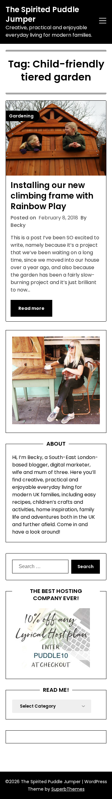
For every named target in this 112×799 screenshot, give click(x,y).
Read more (31, 308)
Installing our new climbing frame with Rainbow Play (52, 196)
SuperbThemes (68, 789)
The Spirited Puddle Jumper (42, 14)
